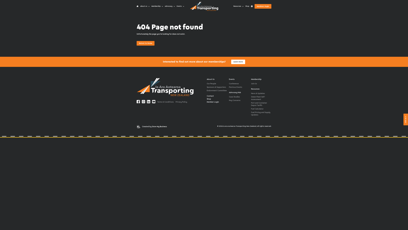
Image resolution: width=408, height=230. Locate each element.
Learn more (238, 62)
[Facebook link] (138, 102)
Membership (156, 6)
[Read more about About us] (137, 6)
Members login (263, 6)
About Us (211, 79)
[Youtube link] (153, 102)
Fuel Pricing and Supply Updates (260, 114)
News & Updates (258, 93)
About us (143, 6)
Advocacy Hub (235, 92)
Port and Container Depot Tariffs (259, 104)
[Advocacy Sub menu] (174, 6)
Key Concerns (234, 100)
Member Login (213, 102)
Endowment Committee (217, 90)
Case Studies (234, 97)
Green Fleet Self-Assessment (258, 98)
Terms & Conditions (165, 102)
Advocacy (168, 6)
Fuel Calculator (257, 109)
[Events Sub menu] (183, 6)
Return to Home (145, 43)
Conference (234, 84)
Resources (237, 6)
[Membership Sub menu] (162, 6)
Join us (406, 120)
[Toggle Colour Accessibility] (252, 6)
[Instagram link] (143, 102)
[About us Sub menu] (149, 6)
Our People (211, 84)
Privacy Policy (181, 102)
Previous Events (235, 87)
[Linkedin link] (148, 102)
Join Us (254, 84)
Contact (210, 96)
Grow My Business (159, 126)
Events (179, 6)
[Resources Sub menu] (243, 6)
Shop (247, 6)
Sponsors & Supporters (216, 87)
